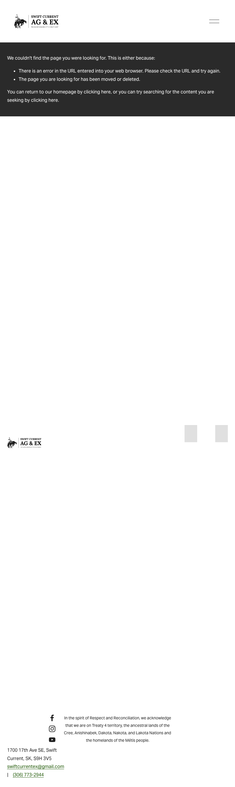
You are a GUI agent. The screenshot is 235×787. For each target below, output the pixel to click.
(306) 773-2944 (28, 775)
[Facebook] (52, 717)
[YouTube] (52, 739)
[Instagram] (52, 728)
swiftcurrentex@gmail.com (35, 766)
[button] (191, 433)
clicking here (97, 92)
